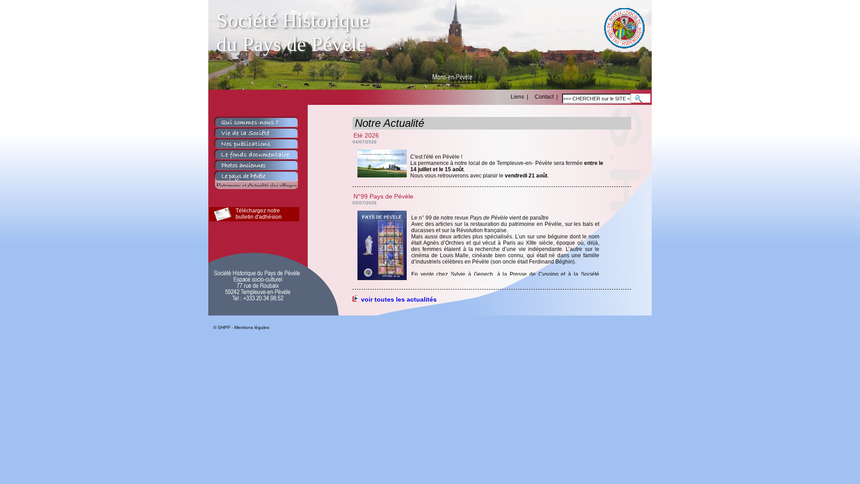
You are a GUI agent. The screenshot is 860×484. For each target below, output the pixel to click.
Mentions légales (253, 327)
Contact (544, 97)
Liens (518, 97)
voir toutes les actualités (398, 299)
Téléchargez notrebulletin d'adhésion (259, 213)
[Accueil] (624, 46)
